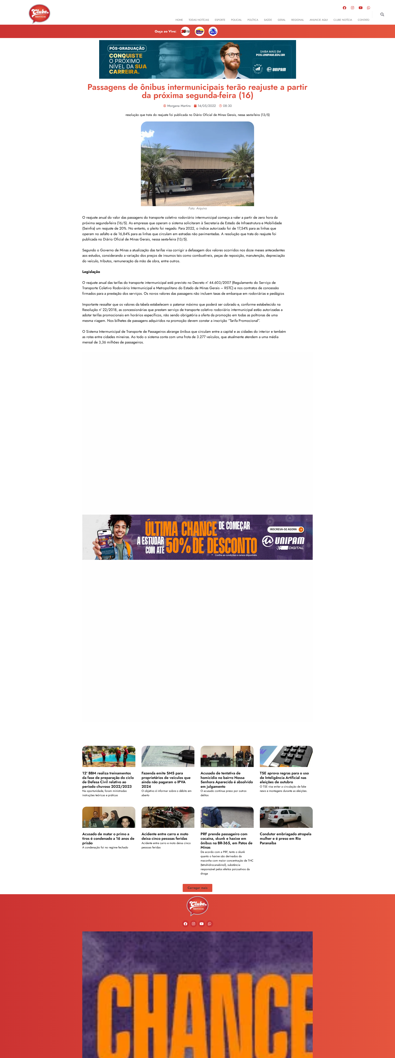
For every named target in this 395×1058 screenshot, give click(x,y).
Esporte (220, 20)
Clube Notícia (342, 20)
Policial (236, 20)
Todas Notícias (199, 20)
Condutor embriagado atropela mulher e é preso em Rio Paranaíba (285, 838)
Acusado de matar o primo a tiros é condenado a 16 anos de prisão (108, 838)
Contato (363, 20)
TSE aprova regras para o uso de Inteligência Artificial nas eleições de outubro (284, 777)
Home (179, 20)
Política (252, 20)
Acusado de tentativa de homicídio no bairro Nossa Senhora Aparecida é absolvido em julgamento (227, 779)
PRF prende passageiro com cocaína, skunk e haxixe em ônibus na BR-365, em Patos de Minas (226, 840)
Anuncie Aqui (319, 20)
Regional (297, 20)
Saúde (268, 20)
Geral (282, 20)
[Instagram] (352, 7)
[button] (382, 14)
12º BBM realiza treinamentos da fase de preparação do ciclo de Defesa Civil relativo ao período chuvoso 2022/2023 (108, 779)
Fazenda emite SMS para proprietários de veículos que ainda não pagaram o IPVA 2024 (166, 779)
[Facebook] (344, 7)
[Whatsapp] (368, 7)
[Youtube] (360, 7)
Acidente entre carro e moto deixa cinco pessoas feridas (165, 836)
